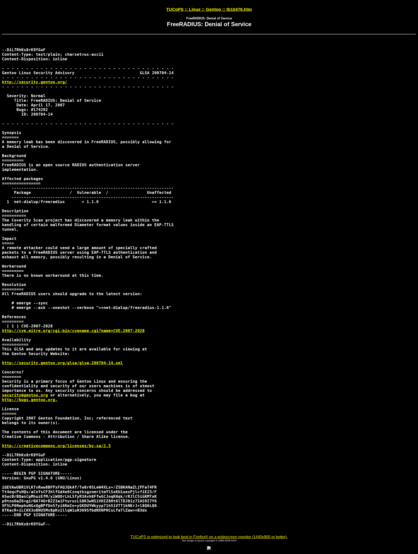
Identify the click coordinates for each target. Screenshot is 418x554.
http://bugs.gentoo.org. (30, 399)
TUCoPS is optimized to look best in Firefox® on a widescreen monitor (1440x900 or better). (209, 537)
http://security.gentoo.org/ (34, 82)
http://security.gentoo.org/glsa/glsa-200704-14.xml (62, 363)
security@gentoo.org (25, 395)
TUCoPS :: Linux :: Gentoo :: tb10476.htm (209, 9)
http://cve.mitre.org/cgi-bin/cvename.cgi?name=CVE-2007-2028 (73, 330)
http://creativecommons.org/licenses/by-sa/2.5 (56, 445)
